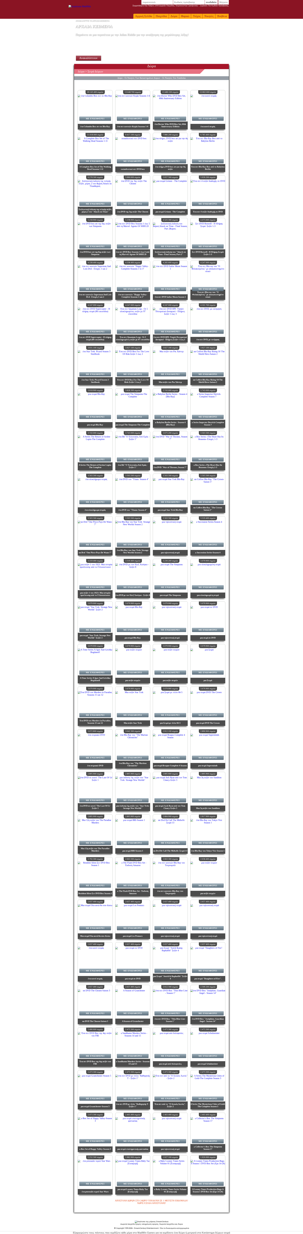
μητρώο (223, 2)
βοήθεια (222, 16)
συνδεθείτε (211, 2)
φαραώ (185, 16)
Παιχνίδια (161, 16)
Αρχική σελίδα (143, 16)
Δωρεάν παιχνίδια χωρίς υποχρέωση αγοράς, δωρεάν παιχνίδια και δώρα (151, 1224)
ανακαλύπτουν (88, 58)
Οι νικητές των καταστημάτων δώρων (142, 78)
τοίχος (197, 16)
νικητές (209, 16)
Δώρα (174, 16)
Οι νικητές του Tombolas (174, 78)
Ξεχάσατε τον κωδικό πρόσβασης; (181, 6)
